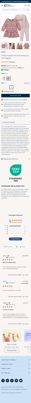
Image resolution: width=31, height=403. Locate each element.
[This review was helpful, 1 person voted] (23, 275)
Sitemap (24, 389)
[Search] (28, 9)
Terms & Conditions (15, 389)
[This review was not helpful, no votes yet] (26, 275)
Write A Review (15, 239)
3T (8, 88)
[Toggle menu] (2, 5)
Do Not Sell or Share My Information (11, 392)
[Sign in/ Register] (26, 5)
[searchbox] (9, 246)
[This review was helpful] (23, 324)
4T (11, 87)
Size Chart (27, 83)
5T (16, 88)
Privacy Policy (5, 389)
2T (3, 88)
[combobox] (15, 9)
